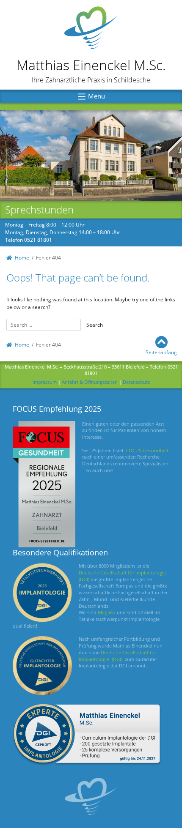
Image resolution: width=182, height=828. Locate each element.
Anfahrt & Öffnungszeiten (90, 382)
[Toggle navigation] (91, 96)
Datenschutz (136, 382)
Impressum (45, 382)
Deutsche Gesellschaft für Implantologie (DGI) (117, 656)
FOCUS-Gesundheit (147, 451)
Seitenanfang (161, 352)
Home (22, 257)
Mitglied (107, 612)
